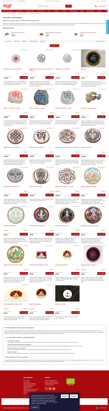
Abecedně (42, 41)
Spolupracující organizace (53, 1)
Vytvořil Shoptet (102, 408)
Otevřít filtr (54, 45)
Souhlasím (74, 396)
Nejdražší (24, 41)
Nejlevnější (16, 41)
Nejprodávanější (33, 41)
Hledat (68, 6)
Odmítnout (65, 396)
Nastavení (35, 407)
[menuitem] (7, 11)
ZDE (45, 403)
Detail (51, 116)
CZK (98, 1)
